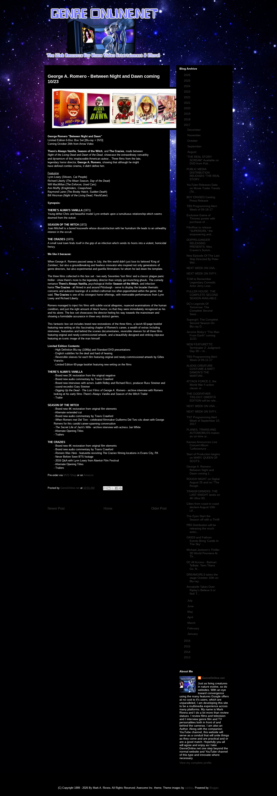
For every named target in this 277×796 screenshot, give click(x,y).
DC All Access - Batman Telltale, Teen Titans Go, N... (202, 566)
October (193, 140)
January (193, 633)
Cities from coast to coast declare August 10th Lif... (203, 507)
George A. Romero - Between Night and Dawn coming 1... (200, 470)
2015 (187, 646)
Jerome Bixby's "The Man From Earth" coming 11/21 (203, 335)
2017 (187, 124)
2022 (187, 97)
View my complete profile (195, 762)
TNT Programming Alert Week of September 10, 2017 (203, 421)
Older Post (158, 508)
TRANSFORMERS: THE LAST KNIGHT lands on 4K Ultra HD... (203, 495)
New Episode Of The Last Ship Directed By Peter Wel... (203, 259)
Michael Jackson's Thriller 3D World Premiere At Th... (203, 553)
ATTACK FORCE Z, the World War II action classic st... (201, 385)
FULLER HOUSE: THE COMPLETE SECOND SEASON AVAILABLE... (203, 295)
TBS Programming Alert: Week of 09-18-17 (202, 207)
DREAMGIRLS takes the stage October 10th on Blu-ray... (202, 578)
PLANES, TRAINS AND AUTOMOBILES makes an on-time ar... (203, 433)
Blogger (213, 787)
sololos (189, 787)
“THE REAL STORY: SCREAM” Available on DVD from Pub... (203, 160)
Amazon (88, 475)
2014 (187, 651)
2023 (187, 91)
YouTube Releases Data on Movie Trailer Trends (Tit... (203, 188)
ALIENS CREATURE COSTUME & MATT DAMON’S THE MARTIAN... (201, 370)
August (192, 151)
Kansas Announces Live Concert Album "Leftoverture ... (202, 445)
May (190, 611)
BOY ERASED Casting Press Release (201, 198)
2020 (187, 108)
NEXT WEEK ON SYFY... (202, 273)
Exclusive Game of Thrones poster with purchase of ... (201, 219)
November (194, 135)
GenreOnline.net (213, 677)
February (193, 628)
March (191, 622)
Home (108, 508)
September (194, 146)
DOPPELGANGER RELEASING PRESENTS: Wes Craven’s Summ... (200, 245)
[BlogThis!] (109, 488)
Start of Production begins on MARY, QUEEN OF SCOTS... (203, 458)
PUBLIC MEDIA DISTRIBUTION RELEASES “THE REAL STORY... (203, 174)
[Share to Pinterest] (120, 488)
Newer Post (56, 508)
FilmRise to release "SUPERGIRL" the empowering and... (200, 231)
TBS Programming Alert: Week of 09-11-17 (202, 358)
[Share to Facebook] (117, 488)
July (190, 600)
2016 (187, 640)
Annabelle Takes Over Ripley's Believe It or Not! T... (201, 590)
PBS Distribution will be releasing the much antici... (201, 528)
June (190, 606)
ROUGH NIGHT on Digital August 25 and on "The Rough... (203, 482)
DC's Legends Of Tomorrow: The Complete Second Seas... (200, 308)
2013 (187, 657)
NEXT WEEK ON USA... (202, 268)
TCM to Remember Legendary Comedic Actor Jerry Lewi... (201, 282)
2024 (187, 86)
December (194, 129)
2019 (187, 113)
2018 (187, 119)
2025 (187, 80)
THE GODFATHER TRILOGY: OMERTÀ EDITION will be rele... (202, 397)
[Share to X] (113, 488)
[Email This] (105, 488)
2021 (187, 102)
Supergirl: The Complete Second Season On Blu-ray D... (202, 323)
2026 (187, 75)
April (190, 617)
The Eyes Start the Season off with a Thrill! (203, 517)
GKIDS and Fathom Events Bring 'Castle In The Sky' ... (203, 541)
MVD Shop (69, 475)
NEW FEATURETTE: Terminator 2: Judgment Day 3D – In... (203, 348)
